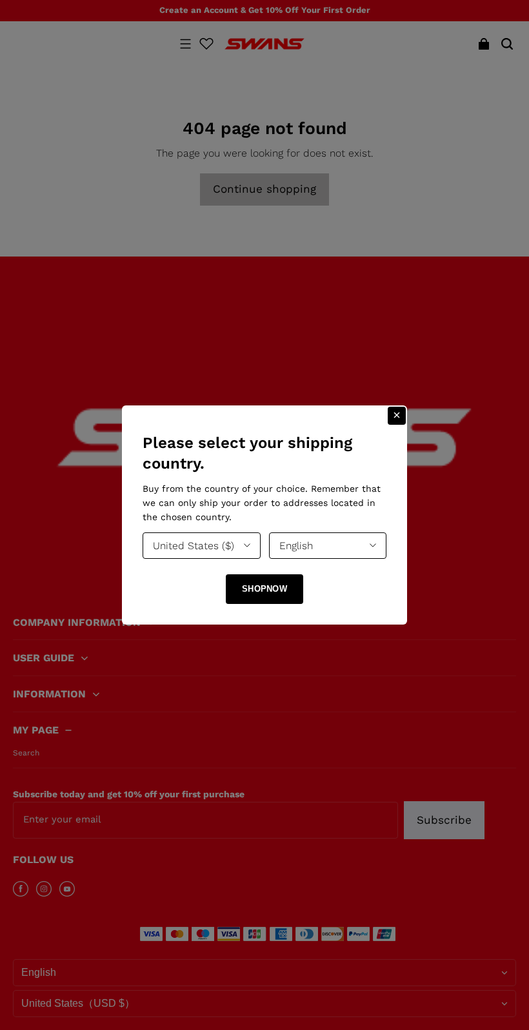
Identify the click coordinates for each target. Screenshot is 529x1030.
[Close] (397, 416)
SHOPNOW (264, 589)
